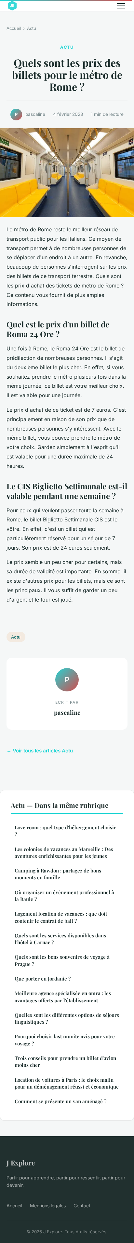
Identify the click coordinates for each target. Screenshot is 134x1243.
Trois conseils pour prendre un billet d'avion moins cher (65, 1061)
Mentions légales (48, 1205)
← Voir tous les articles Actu (40, 751)
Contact (82, 1205)
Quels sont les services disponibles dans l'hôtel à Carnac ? (60, 938)
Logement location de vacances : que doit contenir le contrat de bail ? (61, 917)
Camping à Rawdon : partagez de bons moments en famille (58, 874)
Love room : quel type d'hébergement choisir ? (65, 830)
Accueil (14, 28)
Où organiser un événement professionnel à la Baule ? (64, 895)
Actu (31, 28)
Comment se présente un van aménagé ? (60, 1101)
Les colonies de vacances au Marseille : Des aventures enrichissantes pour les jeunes (64, 852)
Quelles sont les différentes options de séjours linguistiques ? (67, 1018)
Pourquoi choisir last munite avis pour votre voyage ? (65, 1039)
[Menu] (120, 6)
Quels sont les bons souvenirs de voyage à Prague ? (62, 960)
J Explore (21, 1162)
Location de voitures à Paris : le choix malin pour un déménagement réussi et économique (67, 1083)
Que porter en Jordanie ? (43, 978)
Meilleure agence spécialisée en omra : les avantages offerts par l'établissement (63, 996)
